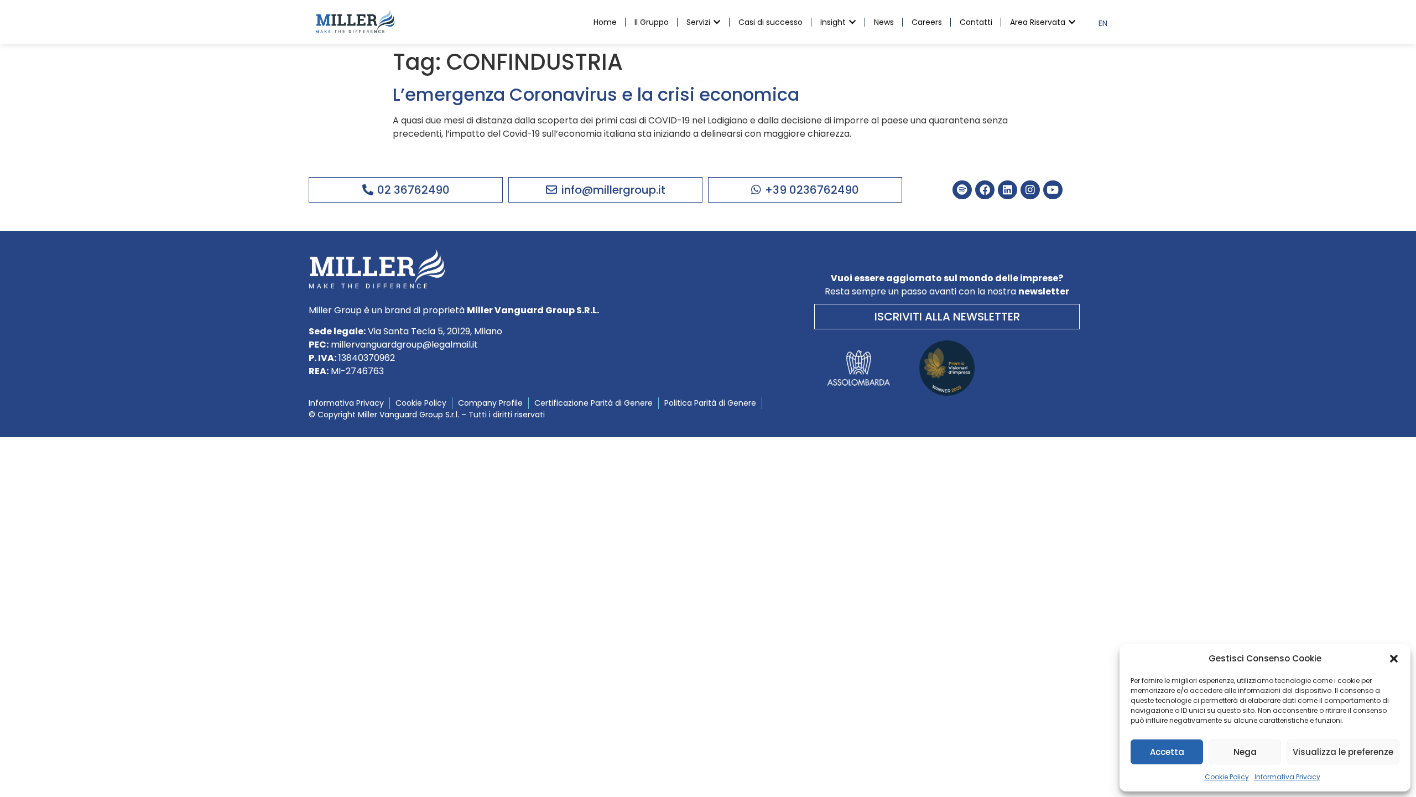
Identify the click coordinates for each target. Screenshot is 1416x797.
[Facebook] (985, 190)
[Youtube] (1053, 190)
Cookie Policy (1227, 777)
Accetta (1167, 752)
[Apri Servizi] (717, 22)
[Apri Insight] (852, 22)
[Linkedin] (1007, 190)
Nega (1245, 752)
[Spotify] (962, 190)
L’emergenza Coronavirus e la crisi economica (596, 94)
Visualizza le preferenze (1343, 752)
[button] (1393, 658)
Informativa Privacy (1287, 777)
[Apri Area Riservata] (1072, 22)
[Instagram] (1030, 190)
